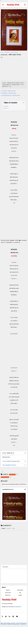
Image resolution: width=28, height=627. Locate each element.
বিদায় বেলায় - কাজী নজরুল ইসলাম (9, 516)
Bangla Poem (7, 52)
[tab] (14, 453)
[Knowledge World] (13, 5)
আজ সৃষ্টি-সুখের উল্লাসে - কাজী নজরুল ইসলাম (11, 95)
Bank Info (13, 623)
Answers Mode (16, 624)
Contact (20, 595)
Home (2, 52)
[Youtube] (17, 616)
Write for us (7, 595)
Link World (9, 624)
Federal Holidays (7, 623)
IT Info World (23, 624)
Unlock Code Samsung (21, 623)
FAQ (20, 592)
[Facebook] (2, 616)
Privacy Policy (20, 590)
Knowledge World (17, 606)
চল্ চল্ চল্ (7, 106)
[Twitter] (6, 616)
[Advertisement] (12, 69)
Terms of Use (8, 592)
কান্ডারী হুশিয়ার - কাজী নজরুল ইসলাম (9, 93)
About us (8, 590)
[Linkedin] (9, 616)
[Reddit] (13, 616)
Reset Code (3, 624)
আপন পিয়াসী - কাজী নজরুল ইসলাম (8, 91)
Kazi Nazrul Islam (14, 52)
